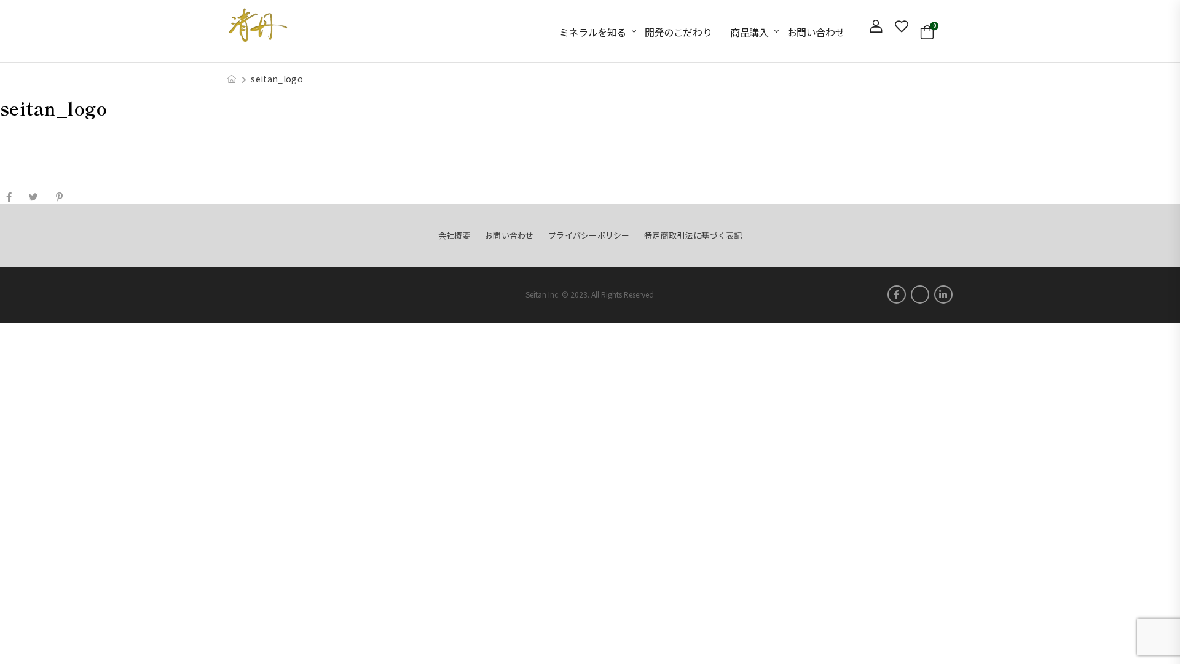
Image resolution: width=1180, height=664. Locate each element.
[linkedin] (943, 294)
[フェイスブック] (9, 197)
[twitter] (920, 294)
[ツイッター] (33, 197)
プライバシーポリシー (589, 235)
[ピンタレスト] (59, 197)
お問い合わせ (816, 32)
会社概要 (454, 235)
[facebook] (896, 294)
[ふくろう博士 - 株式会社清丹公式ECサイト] (258, 25)
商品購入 (749, 32)
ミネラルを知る (592, 32)
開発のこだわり (678, 32)
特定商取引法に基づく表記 (693, 235)
